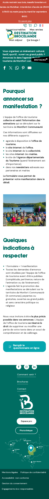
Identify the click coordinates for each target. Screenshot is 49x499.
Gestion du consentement (14, 483)
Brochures (22, 381)
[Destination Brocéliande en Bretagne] (19, 35)
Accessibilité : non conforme (15, 478)
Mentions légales (10, 472)
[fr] (41, 25)
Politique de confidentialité (33, 472)
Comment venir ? (26, 374)
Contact (21, 388)
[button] (35, 25)
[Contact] (25, 26)
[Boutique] (30, 26)
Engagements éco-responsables (17, 489)
